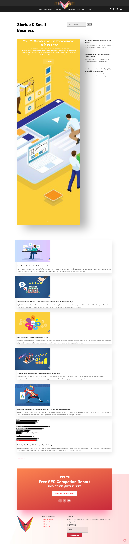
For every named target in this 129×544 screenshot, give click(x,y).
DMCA (45, 524)
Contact (89, 9)
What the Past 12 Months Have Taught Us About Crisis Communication (98, 70)
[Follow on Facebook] (110, 9)
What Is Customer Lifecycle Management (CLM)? (32, 338)
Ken (31, 48)
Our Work (71, 9)
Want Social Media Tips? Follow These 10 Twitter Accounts (98, 56)
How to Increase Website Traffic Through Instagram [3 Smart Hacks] (38, 373)
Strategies (57, 9)
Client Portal (116, 3)
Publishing (46, 526)
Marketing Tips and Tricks (53, 48)
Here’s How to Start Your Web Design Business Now (33, 266)
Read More (49, 61)
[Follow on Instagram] (117, 9)
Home (40, 9)
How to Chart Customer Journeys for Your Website (98, 41)
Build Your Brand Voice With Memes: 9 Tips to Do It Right (35, 445)
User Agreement (48, 519)
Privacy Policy (47, 522)
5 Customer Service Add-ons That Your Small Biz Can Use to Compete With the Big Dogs (45, 302)
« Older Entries (21, 458)
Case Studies (81, 9)
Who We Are (48, 9)
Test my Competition (64, 494)
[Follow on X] (113, 9)
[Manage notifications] (124, 540)
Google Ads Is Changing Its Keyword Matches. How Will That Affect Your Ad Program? (44, 409)
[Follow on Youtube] (120, 9)
